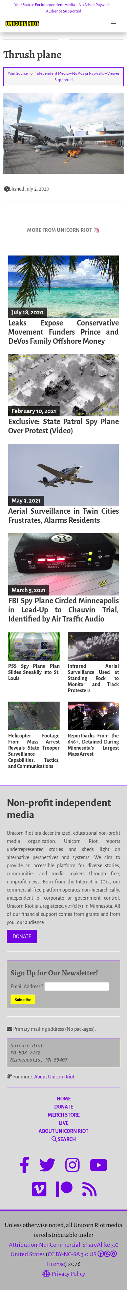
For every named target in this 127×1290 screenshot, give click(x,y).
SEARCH (66, 1139)
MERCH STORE (64, 1115)
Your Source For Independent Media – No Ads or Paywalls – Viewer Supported (63, 76)
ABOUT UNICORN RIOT (63, 1131)
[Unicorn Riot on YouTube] (98, 1166)
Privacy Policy (67, 1274)
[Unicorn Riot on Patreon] (64, 1190)
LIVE (63, 1123)
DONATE (22, 936)
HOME (64, 1098)
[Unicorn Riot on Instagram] (72, 1166)
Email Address (26, 986)
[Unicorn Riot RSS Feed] (89, 1190)
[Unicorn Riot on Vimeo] (39, 1190)
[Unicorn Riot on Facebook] (24, 1166)
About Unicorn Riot (54, 1076)
